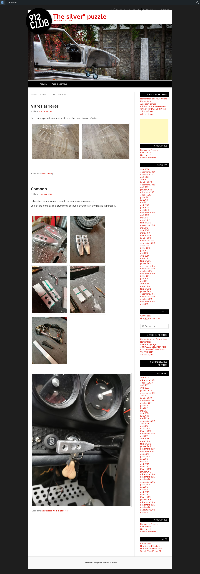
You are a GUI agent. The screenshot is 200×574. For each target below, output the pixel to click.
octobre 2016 (146, 271)
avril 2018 (144, 230)
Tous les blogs (150, 9)
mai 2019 (144, 217)
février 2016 (145, 289)
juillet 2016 (145, 276)
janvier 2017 (145, 263)
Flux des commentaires (151, 548)
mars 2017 (145, 258)
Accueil (43, 84)
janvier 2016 (145, 291)
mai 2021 (144, 202)
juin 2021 (144, 200)
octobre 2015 (146, 299)
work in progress (60, 511)
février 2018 (145, 235)
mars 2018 (145, 233)
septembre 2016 (147, 273)
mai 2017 (144, 253)
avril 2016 (144, 283)
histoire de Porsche (149, 150)
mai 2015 (144, 304)
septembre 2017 (147, 243)
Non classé (145, 155)
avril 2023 (144, 179)
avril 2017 (144, 256)
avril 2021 (144, 205)
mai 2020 (144, 210)
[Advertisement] (154, 131)
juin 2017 (144, 250)
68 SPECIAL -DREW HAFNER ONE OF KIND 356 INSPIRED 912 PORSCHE (153, 109)
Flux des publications (150, 546)
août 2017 (144, 245)
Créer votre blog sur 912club (125, 9)
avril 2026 (145, 169)
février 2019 (145, 222)
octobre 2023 (146, 174)
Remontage (145, 101)
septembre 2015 (147, 301)
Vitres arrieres (45, 106)
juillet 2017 (145, 248)
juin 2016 (144, 278)
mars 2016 (145, 286)
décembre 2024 (147, 172)
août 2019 (144, 215)
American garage (148, 104)
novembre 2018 (147, 225)
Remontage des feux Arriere (153, 98)
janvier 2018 (145, 238)
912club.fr (165, 9)
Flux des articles (150, 318)
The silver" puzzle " (82, 16)
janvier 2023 (146, 182)
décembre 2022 (147, 184)
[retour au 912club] (39, 21)
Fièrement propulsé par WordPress (100, 562)
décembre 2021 (147, 192)
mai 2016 (144, 281)
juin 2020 (144, 207)
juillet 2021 (145, 197)
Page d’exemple (59, 84)
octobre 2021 (146, 195)
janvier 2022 (146, 189)
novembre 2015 (147, 296)
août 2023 (145, 177)
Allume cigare (146, 114)
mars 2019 (145, 220)
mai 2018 (144, 228)
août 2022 (145, 187)
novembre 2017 (147, 240)
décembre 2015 (147, 294)
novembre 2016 (147, 268)
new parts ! (46, 173)
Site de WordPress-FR (150, 551)
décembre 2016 (147, 266)
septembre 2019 (147, 212)
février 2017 (145, 261)
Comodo (39, 188)
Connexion (145, 315)
